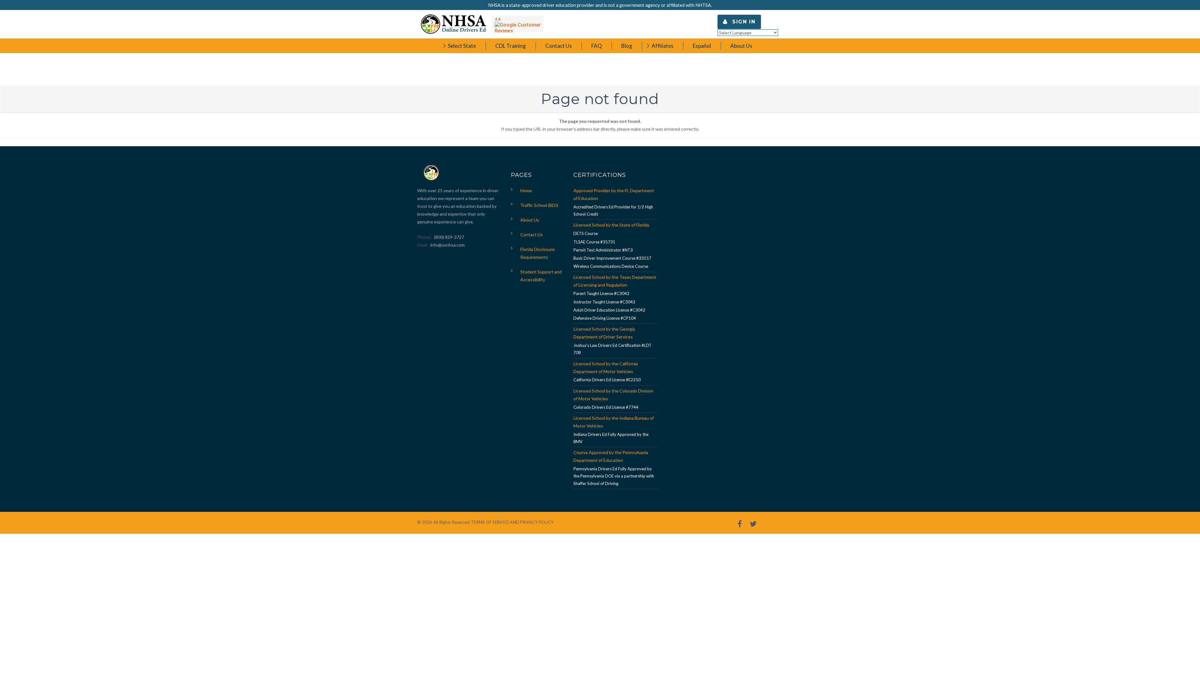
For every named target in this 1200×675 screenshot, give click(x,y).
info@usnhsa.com (447, 245)
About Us (529, 219)
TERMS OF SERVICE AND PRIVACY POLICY (512, 522)
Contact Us (531, 234)
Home (526, 190)
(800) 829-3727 (448, 237)
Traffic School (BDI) (539, 205)
